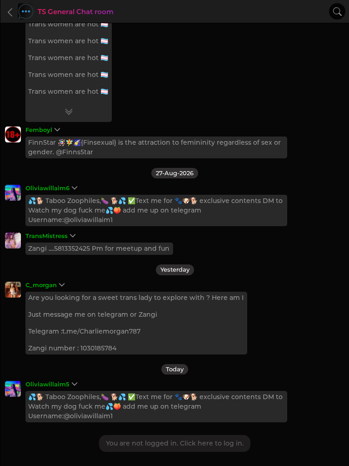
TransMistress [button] (46, 235)
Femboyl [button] (38, 129)
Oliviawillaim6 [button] (47, 188)
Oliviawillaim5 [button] (47, 384)
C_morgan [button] (41, 285)
